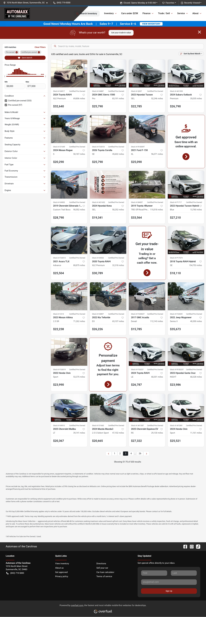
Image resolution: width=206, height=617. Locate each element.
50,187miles (79, 154)
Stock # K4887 (98, 91)
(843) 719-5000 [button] (63, 2)
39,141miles (79, 433)
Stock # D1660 (98, 425)
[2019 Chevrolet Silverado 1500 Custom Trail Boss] (69, 185)
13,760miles (196, 209)
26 (140, 453)
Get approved (61, 572)
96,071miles (157, 154)
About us (59, 568)
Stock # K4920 (98, 258)
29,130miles (157, 433)
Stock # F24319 (59, 369)
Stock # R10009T (138, 147)
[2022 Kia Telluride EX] (108, 296)
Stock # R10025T (177, 369)
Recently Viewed (192, 3)
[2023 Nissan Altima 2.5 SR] (69, 296)
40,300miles (196, 321)
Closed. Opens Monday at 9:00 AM (139, 3)
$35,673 (175, 329)
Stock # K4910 (59, 425)
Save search (26, 58)
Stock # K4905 (59, 202)
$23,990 (58, 384)
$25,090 (136, 162)
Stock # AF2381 (176, 425)
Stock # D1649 (59, 147)
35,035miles (196, 98)
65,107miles (118, 321)
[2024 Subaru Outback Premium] (186, 73)
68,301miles (157, 377)
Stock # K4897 (98, 314)
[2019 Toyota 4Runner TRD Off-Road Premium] (147, 185)
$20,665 (97, 440)
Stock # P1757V (176, 258)
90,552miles (79, 209)
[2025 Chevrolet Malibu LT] (69, 408)
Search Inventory (88, 13)
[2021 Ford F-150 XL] (147, 129)
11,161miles (196, 433)
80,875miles (79, 265)
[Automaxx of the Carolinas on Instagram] (190, 546)
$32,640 (58, 106)
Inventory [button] (109, 13)
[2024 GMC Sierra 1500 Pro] (108, 73)
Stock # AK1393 (176, 91)
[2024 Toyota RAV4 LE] (147, 352)
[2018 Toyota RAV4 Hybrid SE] (186, 240)
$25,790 (97, 162)
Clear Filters (40, 47)
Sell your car (102, 568)
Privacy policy (61, 576)
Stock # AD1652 (98, 202)
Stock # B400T (137, 202)
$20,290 (58, 162)
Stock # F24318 (98, 147)
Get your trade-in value (121, 32)
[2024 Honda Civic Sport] (186, 408)
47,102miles (118, 433)
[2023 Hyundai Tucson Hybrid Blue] (186, 185)
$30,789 (97, 273)
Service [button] (181, 13)
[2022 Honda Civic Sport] (69, 352)
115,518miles (156, 209)
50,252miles (118, 209)
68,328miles (196, 377)
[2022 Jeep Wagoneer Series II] (186, 296)
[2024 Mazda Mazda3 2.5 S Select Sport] (108, 408)
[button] (26, 2)
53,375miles (79, 377)
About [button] (195, 13)
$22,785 (136, 106)
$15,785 (136, 329)
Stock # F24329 (176, 314)
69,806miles (79, 98)
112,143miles (156, 321)
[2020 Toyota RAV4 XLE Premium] (108, 240)
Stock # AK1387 (137, 425)
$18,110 (175, 273)
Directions (101, 563)
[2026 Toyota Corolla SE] (108, 129)
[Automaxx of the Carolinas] (17, 13)
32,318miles (118, 265)
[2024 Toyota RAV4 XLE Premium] (69, 73)
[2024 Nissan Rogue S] (69, 129)
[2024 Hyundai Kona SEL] (108, 185)
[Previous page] (109, 453)
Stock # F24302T (138, 314)
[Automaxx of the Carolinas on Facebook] (184, 546)
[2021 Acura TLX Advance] (69, 240)
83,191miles (118, 98)
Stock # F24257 (137, 369)
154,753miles (195, 265)
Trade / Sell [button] (164, 13)
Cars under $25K (129, 13)
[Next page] (146, 453)
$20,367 (58, 440)
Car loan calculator (105, 572)
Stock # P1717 (176, 202)
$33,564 (136, 217)
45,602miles (118, 154)
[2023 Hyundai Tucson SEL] (147, 73)
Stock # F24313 (59, 258)
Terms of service (104, 576)
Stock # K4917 (59, 91)
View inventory (62, 563)
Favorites (170, 3)
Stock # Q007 (136, 91)
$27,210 (175, 217)
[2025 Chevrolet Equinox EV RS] (147, 408)
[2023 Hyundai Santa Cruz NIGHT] (186, 352)
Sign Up (169, 591)
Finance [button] (147, 13)
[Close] (199, 32)
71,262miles (79, 321)
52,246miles (157, 98)
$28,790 (58, 217)
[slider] (4, 76)
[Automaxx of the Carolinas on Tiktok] (197, 546)
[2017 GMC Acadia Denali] (147, 296)
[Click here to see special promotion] (103, 23)
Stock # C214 (58, 314)
